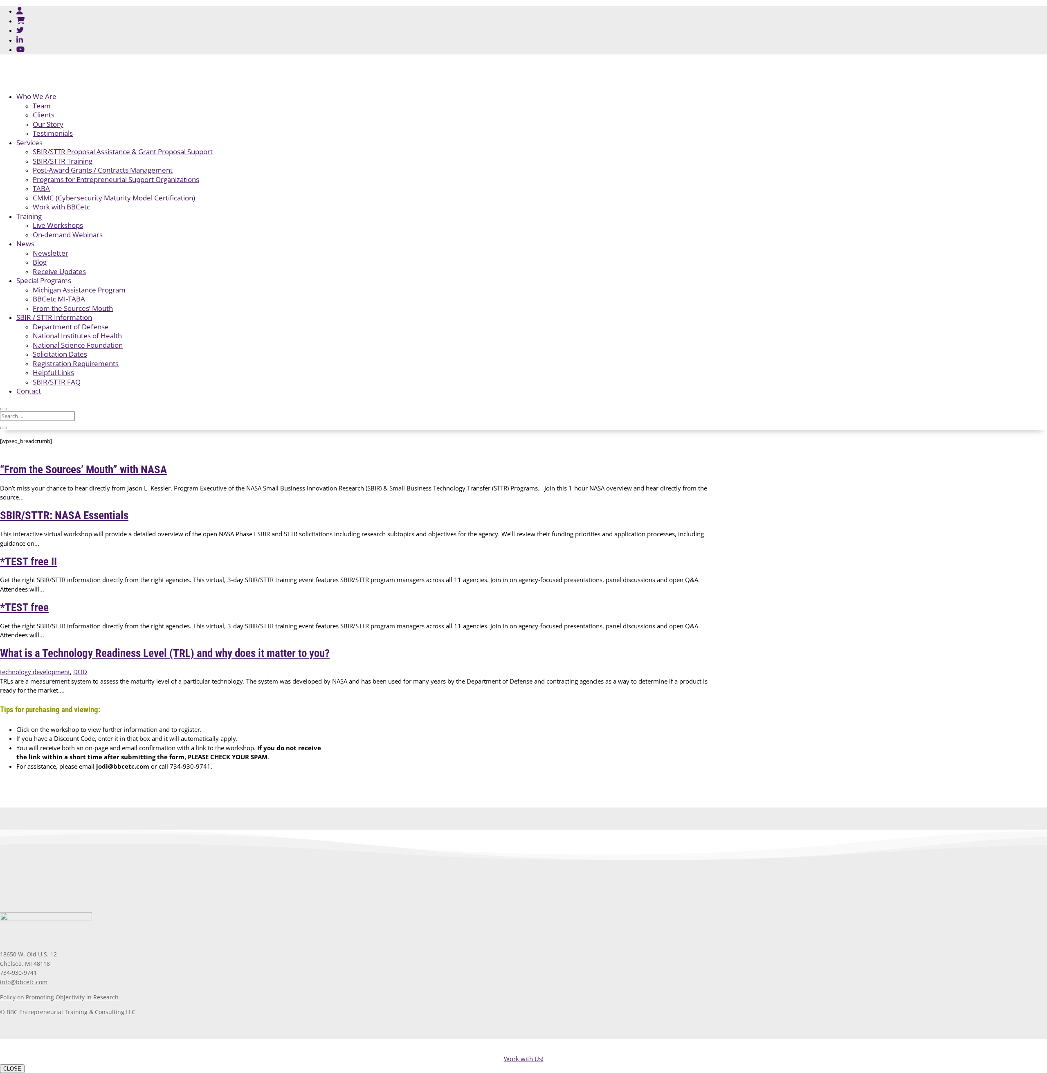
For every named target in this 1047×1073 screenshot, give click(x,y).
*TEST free (24, 607)
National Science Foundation (78, 345)
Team (42, 105)
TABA (41, 188)
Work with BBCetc (61, 206)
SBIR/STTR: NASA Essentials (64, 515)
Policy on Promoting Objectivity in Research (59, 997)
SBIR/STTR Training (62, 161)
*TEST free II (28, 561)
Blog (40, 262)
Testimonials (53, 133)
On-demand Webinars (68, 234)
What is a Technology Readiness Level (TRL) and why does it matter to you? (165, 653)
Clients (43, 114)
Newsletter (50, 253)
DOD (80, 672)
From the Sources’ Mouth (73, 308)
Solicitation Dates (60, 354)
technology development (35, 672)
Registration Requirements (76, 363)
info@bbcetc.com (23, 982)
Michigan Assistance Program (79, 290)
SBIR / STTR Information (54, 317)
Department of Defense (71, 326)
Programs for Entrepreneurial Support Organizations (116, 179)
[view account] (19, 11)
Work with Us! (524, 1059)
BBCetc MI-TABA (59, 299)
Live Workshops (58, 225)
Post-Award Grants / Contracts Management (103, 170)
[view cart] (20, 20)
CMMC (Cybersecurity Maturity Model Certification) (114, 197)
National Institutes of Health (77, 335)
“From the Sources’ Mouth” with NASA (83, 469)
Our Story (48, 124)
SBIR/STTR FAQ (57, 382)
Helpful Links (53, 372)
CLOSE (12, 1069)
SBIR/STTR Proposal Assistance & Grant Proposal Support (123, 151)
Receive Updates (59, 271)
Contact (28, 391)
